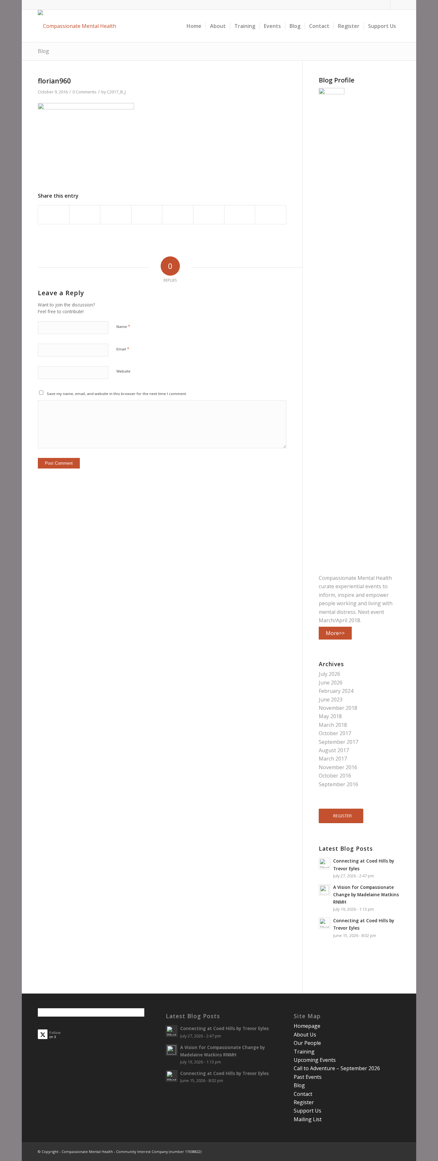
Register (304, 1102)
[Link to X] (395, 5)
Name (123, 326)
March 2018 (333, 724)
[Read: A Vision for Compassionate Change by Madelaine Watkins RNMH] (324, 890)
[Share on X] (85, 214)
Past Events (308, 1076)
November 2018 (338, 707)
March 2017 (333, 758)
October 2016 (335, 775)
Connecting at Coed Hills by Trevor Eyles (224, 1028)
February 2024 (336, 690)
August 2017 (334, 750)
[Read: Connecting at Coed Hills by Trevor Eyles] (324, 863)
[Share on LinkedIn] (146, 214)
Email (122, 349)
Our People (307, 1042)
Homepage (307, 1025)
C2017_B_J (116, 92)
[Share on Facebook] (53, 214)
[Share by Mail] (270, 214)
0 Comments (84, 92)
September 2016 (338, 784)
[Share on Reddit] (239, 214)
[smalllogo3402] (77, 26)
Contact (303, 1093)
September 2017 (338, 741)
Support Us (307, 1110)
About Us (305, 1034)
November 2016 (338, 767)
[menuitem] (194, 26)
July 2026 (329, 673)
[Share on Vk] (208, 214)
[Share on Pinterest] (115, 214)
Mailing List (308, 1119)
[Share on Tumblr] (177, 214)
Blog (43, 51)
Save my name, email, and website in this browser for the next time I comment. (117, 393)
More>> (335, 633)
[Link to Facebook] (385, 5)
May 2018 (330, 716)
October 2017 (335, 733)
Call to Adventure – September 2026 (337, 1068)
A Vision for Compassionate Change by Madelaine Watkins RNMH (366, 894)
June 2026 (330, 682)
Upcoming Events (315, 1059)
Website (123, 371)
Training (304, 1051)
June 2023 (330, 699)
